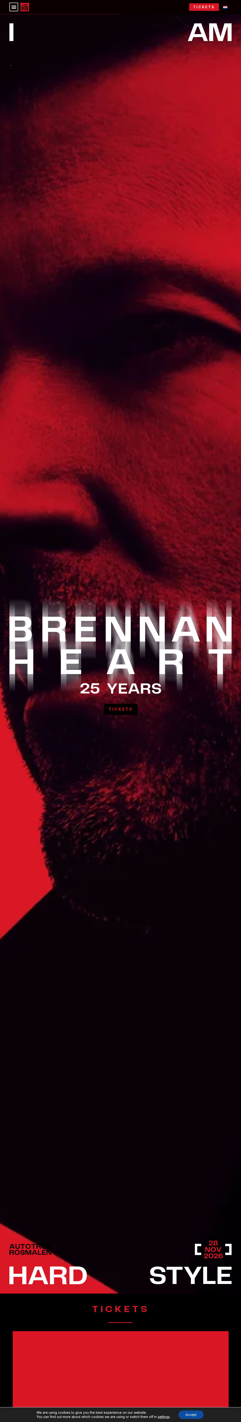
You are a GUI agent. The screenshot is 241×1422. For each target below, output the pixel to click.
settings (164, 1417)
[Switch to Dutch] (225, 7)
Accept (191, 1415)
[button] (13, 7)
